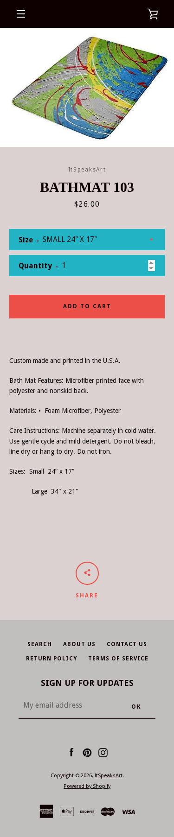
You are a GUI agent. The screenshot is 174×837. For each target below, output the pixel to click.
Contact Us (127, 644)
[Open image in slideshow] (87, 87)
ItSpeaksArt (108, 776)
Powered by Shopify (87, 786)
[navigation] (20, 13)
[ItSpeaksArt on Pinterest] (87, 752)
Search (39, 644)
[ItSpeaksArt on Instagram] (103, 752)
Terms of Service (118, 658)
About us (79, 644)
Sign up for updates (87, 683)
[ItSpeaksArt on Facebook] (71, 752)
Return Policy (51, 658)
